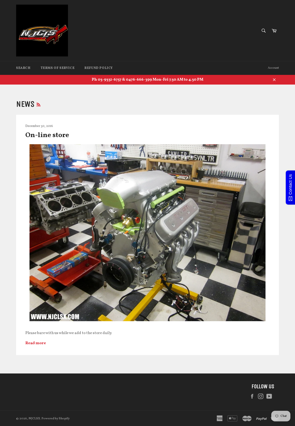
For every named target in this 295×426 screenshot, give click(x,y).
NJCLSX (34, 418)
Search (23, 68)
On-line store (47, 135)
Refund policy (98, 68)
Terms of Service (58, 68)
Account (273, 68)
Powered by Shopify (55, 418)
